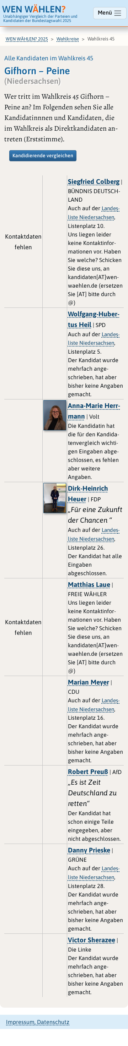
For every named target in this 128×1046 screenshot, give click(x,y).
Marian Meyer (88, 682)
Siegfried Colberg (93, 181)
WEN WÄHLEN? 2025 (27, 39)
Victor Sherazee (91, 940)
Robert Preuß (88, 771)
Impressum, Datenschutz (37, 1022)
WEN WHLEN (34, 9)
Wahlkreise (68, 39)
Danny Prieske (89, 850)
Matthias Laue (89, 584)
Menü (105, 12)
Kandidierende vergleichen (42, 155)
